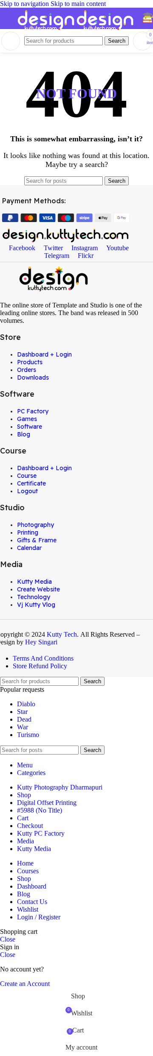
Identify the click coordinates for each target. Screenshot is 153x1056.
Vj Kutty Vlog (36, 604)
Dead (24, 719)
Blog (23, 434)
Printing (27, 532)
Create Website (38, 589)
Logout (27, 491)
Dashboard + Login (44, 354)
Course (27, 476)
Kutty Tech (62, 634)
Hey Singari (42, 642)
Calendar (29, 548)
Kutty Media (34, 581)
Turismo (28, 734)
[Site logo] (46, 31)
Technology (33, 597)
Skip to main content (78, 3)
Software (29, 426)
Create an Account (25, 983)
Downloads (33, 377)
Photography (35, 525)
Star (22, 711)
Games (27, 419)
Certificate (31, 483)
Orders (26, 370)
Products (29, 362)
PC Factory (32, 411)
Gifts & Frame (37, 540)
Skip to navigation (25, 3)
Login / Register (38, 917)
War (22, 727)
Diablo (26, 704)
